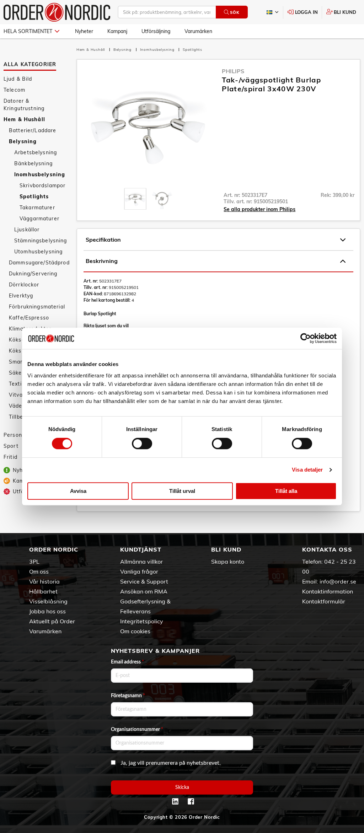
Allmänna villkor (141, 561)
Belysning (23, 141)
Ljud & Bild (18, 79)
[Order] (57, 12)
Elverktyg (21, 295)
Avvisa (78, 491)
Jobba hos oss (47, 611)
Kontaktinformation (327, 591)
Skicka (182, 787)
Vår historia (44, 581)
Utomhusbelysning (38, 251)
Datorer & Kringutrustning (24, 105)
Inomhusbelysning (39, 174)
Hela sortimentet (28, 31)
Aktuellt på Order (52, 621)
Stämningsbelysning (40, 240)
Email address (127, 662)
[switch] (142, 443)
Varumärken (198, 31)
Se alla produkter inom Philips (259, 209)
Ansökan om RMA (143, 591)
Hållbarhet (43, 591)
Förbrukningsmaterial (37, 306)
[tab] (135, 198)
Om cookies (135, 631)
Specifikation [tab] (103, 239)
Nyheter (84, 31)
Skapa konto (227, 561)
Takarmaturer (37, 207)
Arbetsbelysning (35, 152)
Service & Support (144, 581)
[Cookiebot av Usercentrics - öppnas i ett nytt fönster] (305, 338)
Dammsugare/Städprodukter (39, 262)
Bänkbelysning (33, 163)
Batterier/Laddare (32, 130)
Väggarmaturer (39, 218)
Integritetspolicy (141, 621)
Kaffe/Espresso (29, 318)
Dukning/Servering (33, 273)
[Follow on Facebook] (191, 801)
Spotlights (34, 196)
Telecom (14, 90)
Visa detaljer (307, 470)
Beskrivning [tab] (102, 260)
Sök (234, 12)
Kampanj (117, 31)
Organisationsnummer (137, 729)
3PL (34, 561)
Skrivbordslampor (42, 185)
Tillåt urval (182, 491)
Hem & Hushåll (24, 119)
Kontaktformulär (323, 601)
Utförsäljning (155, 31)
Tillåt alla (286, 491)
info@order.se (338, 581)
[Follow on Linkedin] (175, 801)
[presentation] (135, 199)
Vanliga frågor (139, 571)
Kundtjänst (140, 549)
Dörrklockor (24, 284)
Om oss (39, 571)
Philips (233, 71)
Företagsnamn (128, 695)
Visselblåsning (48, 601)
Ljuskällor (26, 229)
